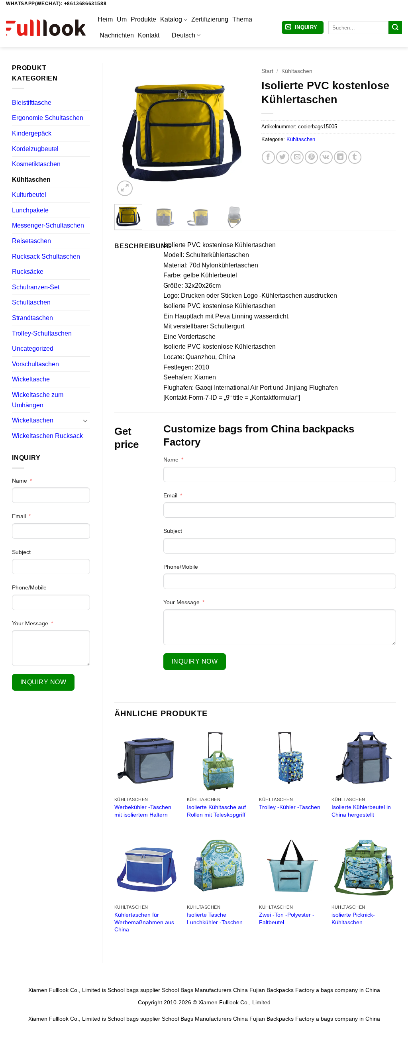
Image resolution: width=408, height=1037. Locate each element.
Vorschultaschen (35, 364)
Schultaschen (31, 302)
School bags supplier (134, 990)
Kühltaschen (31, 179)
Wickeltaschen (32, 420)
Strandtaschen (32, 317)
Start (267, 71)
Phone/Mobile (29, 587)
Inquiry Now (43, 682)
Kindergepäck (31, 133)
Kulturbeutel (29, 194)
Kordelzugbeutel (35, 148)
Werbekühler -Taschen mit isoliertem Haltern (142, 811)
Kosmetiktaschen (36, 164)
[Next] (237, 130)
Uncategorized (32, 348)
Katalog (171, 19)
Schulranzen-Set (35, 287)
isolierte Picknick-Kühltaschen (353, 918)
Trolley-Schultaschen (42, 333)
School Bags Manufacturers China (205, 990)
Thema (242, 19)
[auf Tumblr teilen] (354, 157)
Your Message (30, 623)
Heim (105, 19)
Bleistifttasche (31, 102)
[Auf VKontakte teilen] (326, 157)
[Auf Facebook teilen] (268, 157)
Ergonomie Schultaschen (47, 117)
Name (19, 480)
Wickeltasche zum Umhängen (37, 400)
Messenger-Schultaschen (48, 225)
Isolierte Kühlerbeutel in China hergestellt (361, 811)
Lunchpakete (30, 210)
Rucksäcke (27, 271)
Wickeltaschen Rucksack (47, 435)
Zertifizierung (209, 19)
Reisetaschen (31, 241)
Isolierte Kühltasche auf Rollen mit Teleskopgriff (216, 811)
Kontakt (148, 35)
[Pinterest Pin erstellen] (311, 157)
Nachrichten (117, 35)
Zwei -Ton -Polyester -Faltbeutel (286, 918)
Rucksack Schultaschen (46, 256)
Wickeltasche (31, 379)
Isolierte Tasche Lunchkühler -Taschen (215, 918)
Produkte (143, 19)
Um (122, 19)
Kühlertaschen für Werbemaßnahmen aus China (144, 922)
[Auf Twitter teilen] (282, 157)
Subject (21, 552)
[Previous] (127, 130)
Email (19, 516)
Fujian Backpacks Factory (281, 990)
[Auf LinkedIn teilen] (340, 157)
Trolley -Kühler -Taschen (289, 807)
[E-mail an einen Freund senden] (297, 157)
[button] (303, 27)
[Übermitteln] (395, 27)
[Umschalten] (85, 420)
